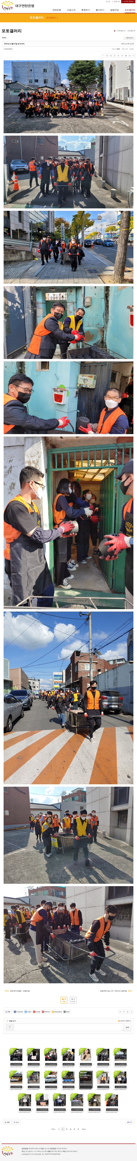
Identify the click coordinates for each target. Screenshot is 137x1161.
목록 (8, 1012)
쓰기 (130, 1122)
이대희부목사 (8, 49)
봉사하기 (100, 10)
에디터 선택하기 (125, 1021)
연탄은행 (56, 10)
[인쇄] (130, 56)
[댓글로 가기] (126, 56)
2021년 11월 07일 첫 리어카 (14, 44)
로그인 (108, 1)
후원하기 (85, 10)
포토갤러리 (130, 10)
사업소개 (71, 10)
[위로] (118, 56)
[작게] (115, 56)
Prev (53, 1129)
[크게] (111, 56)
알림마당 (114, 10)
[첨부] (133, 56)
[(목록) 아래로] (122, 56)
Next (84, 1129)
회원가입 (117, 1)
